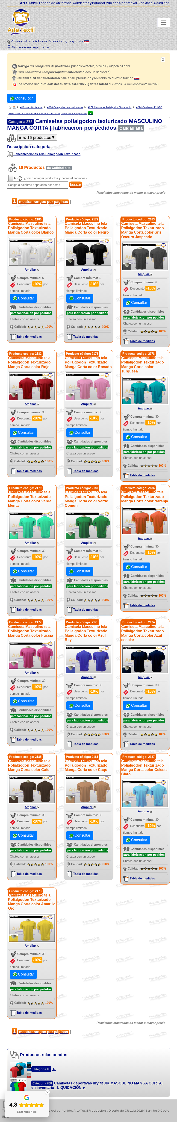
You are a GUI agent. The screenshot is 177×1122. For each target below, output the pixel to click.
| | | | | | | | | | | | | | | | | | (86, 1105)
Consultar (23, 98)
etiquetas (20, 1104)
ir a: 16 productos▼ (37, 137)
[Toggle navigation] (163, 22)
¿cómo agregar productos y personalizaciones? (55, 178)
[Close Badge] (47, 1092)
